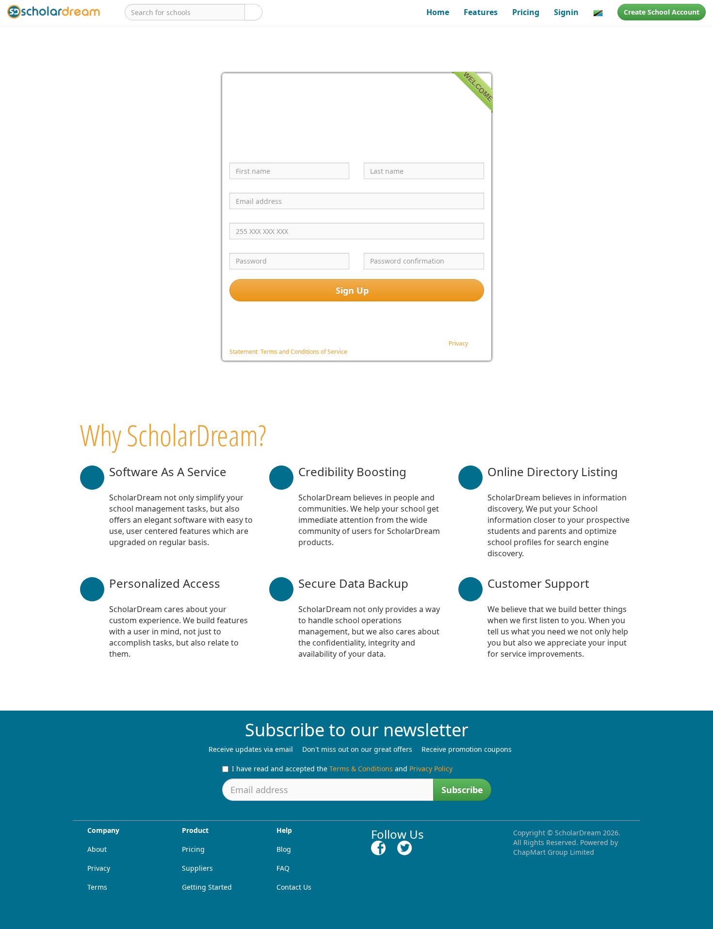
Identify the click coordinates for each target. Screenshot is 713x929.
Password (248, 244)
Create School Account (661, 12)
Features (481, 12)
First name (250, 154)
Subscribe (462, 790)
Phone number (258, 214)
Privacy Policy (431, 768)
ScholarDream (578, 832)
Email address (256, 184)
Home (437, 12)
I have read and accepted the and (342, 768)
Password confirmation (409, 244)
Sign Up (353, 290)
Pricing (525, 12)
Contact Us (293, 887)
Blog (283, 849)
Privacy (98, 868)
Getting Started (207, 887)
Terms (97, 887)
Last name (384, 154)
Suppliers (197, 868)
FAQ (283, 868)
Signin (566, 12)
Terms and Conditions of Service (303, 352)
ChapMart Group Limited (553, 852)
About (97, 849)
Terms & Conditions (361, 768)
